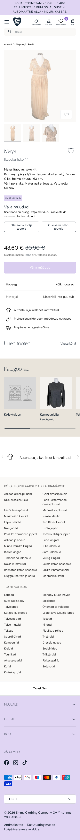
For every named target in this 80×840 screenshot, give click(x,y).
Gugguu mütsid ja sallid (19, 576)
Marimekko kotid (53, 576)
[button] (73, 22)
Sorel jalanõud (51, 552)
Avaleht (8, 44)
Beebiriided (49, 648)
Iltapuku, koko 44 (25, 44)
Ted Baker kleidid (53, 522)
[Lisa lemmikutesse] (71, 151)
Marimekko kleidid (16, 516)
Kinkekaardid (12, 672)
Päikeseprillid (50, 660)
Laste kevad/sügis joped (58, 613)
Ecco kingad (50, 540)
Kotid (7, 666)
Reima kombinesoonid (56, 564)
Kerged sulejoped (15, 613)
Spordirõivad (12, 636)
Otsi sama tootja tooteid (21, 226)
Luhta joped (50, 528)
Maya (10, 151)
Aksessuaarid (13, 660)
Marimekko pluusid (54, 510)
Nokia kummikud (15, 564)
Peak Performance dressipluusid (54, 502)
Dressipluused (51, 642)
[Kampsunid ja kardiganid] (56, 393)
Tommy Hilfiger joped (56, 534)
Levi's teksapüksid (16, 510)
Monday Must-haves (56, 595)
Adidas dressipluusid (18, 494)
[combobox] (40, 32)
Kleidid (8, 648)
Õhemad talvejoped (55, 607)
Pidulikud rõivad (52, 630)
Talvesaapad (12, 618)
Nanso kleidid (51, 516)
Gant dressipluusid (54, 494)
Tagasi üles (40, 688)
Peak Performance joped (20, 534)
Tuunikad (10, 654)
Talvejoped (11, 607)
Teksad (9, 630)
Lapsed (9, 595)
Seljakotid (48, 666)
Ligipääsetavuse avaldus (21, 829)
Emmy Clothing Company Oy (36, 813)
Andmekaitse (13, 825)
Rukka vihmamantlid (55, 570)
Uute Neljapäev (14, 601)
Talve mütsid (12, 624)
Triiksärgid (49, 654)
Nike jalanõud (51, 546)
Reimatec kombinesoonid (20, 570)
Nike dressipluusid (16, 500)
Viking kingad (51, 558)
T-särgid (48, 636)
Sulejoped (49, 601)
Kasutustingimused (41, 825)
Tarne (27, 255)
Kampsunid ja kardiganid (49, 416)
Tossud (47, 618)
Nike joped (11, 528)
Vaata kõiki (68, 343)
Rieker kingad (13, 552)
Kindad (47, 624)
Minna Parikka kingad (18, 546)
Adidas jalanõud (14, 540)
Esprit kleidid (12, 522)
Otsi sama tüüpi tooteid (58, 226)
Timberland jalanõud (17, 558)
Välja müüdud (40, 267)
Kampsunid (11, 642)
